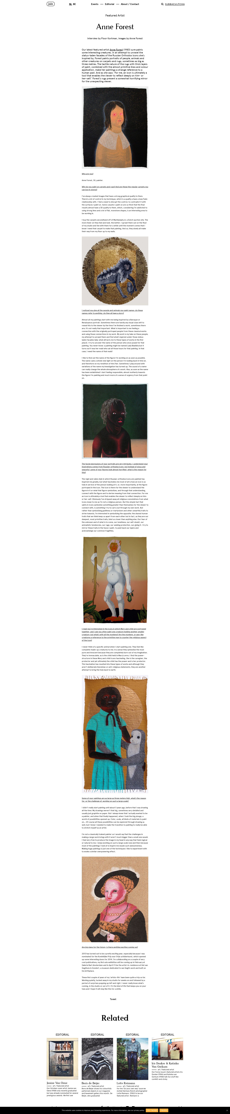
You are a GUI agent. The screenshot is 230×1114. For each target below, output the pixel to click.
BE (74, 4)
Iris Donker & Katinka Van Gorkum (165, 1065)
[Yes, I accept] (227, 1110)
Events (94, 4)
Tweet (113, 999)
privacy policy (139, 1110)
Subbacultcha (175, 4)
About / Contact (130, 4)
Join (50, 4)
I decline (164, 1110)
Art (54, 1086)
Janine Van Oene (57, 1083)
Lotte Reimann (126, 1083)
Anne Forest (116, 49)
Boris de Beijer (90, 1083)
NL (70, 4)
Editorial (109, 4)
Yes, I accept (152, 1110)
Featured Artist (115, 15)
